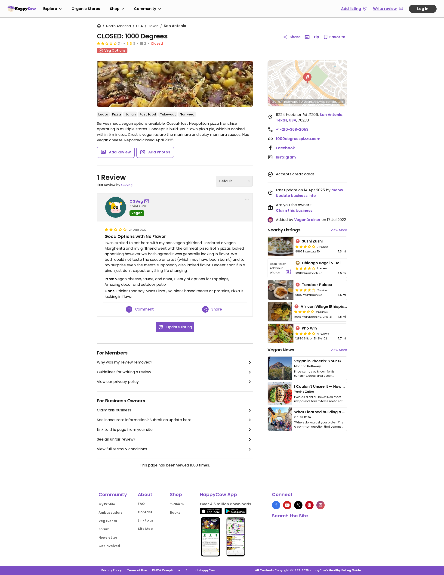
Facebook (285, 148)
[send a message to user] (147, 201)
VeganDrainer (307, 219)
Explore (50, 8)
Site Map (145, 528)
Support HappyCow (200, 570)
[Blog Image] (280, 368)
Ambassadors (111, 512)
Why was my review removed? (124, 362)
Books (175, 512)
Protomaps (290, 102)
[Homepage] (21, 8)
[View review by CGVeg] (116, 207)
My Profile (107, 504)
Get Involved (109, 546)
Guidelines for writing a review (124, 372)
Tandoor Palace (317, 284)
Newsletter (108, 537)
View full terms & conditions (122, 449)
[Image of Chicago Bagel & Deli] (280, 268)
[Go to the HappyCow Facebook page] (276, 505)
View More (339, 230)
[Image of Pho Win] (280, 333)
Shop (115, 8)
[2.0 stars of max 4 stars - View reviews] (106, 43)
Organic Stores (85, 8)
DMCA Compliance (166, 570)
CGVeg (127, 185)
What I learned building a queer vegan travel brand (342, 412)
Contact (145, 512)
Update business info (296, 195)
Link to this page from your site (125, 429)
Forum (104, 529)
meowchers (342, 190)
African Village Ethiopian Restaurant (335, 306)
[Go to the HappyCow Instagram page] (320, 505)
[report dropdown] (247, 200)
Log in (422, 8)
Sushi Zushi (312, 241)
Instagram (286, 157)
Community (145, 8)
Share (295, 37)
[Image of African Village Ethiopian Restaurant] (280, 311)
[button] (307, 78)
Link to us (146, 520)
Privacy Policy (111, 570)
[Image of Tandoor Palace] (280, 290)
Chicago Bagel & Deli (321, 263)
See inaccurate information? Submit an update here (144, 420)
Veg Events (108, 521)
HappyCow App (218, 494)
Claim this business (114, 410)
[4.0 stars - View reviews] (305, 268)
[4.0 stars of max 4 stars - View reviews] (305, 290)
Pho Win (309, 328)
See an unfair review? (116, 439)
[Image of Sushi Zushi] (280, 246)
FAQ (141, 503)
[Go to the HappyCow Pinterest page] (309, 505)
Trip (315, 37)
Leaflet (276, 102)
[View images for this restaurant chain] (175, 84)
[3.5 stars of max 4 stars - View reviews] (305, 246)
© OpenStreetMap (312, 102)
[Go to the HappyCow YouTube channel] (287, 505)
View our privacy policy (118, 381)
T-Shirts (177, 504)
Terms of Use (137, 570)
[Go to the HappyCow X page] (298, 505)
